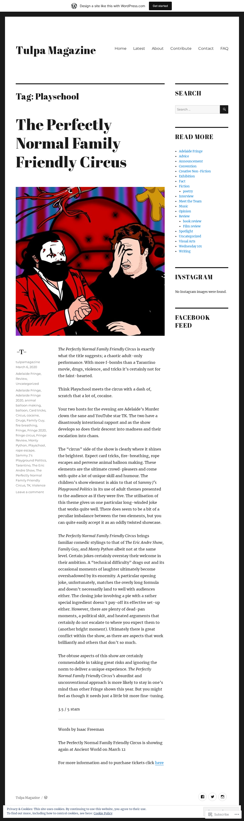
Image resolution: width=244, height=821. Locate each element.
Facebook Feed (192, 321)
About (158, 48)
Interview (186, 196)
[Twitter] (212, 797)
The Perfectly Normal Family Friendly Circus (71, 143)
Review (21, 378)
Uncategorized (27, 383)
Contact (206, 48)
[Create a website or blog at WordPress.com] (45, 798)
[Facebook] (202, 797)
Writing (185, 251)
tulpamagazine (28, 362)
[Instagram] (222, 797)
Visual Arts (187, 241)
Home (121, 48)
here (159, 762)
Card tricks (37, 410)
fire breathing (26, 425)
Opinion (185, 211)
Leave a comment (30, 492)
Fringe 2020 (36, 430)
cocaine (33, 415)
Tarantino (23, 465)
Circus (20, 415)
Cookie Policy (103, 813)
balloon (22, 410)
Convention (188, 166)
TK (28, 485)
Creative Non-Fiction (195, 171)
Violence (39, 485)
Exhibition (187, 176)
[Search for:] (197, 109)
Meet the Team (190, 201)
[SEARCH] (224, 109)
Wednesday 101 (190, 246)
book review (192, 221)
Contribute (181, 48)
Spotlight (186, 231)
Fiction (184, 186)
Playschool (36, 445)
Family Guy (35, 420)
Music (183, 206)
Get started (160, 6)
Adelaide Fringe (28, 373)
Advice (184, 156)
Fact (182, 181)
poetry (188, 191)
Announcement (191, 161)
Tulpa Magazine (56, 50)
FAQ (224, 48)
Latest (139, 48)
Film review (192, 226)
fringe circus (25, 435)
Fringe (21, 430)
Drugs (20, 420)
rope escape (25, 450)
